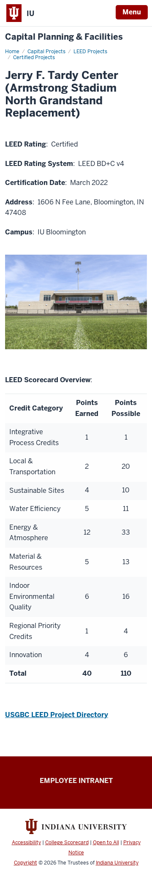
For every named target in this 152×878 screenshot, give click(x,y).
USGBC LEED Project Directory (56, 714)
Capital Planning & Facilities (64, 37)
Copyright (25, 862)
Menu (131, 12)
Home (12, 51)
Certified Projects (34, 57)
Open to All (106, 842)
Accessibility (26, 842)
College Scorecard (67, 842)
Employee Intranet (76, 780)
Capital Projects (46, 51)
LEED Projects (90, 51)
